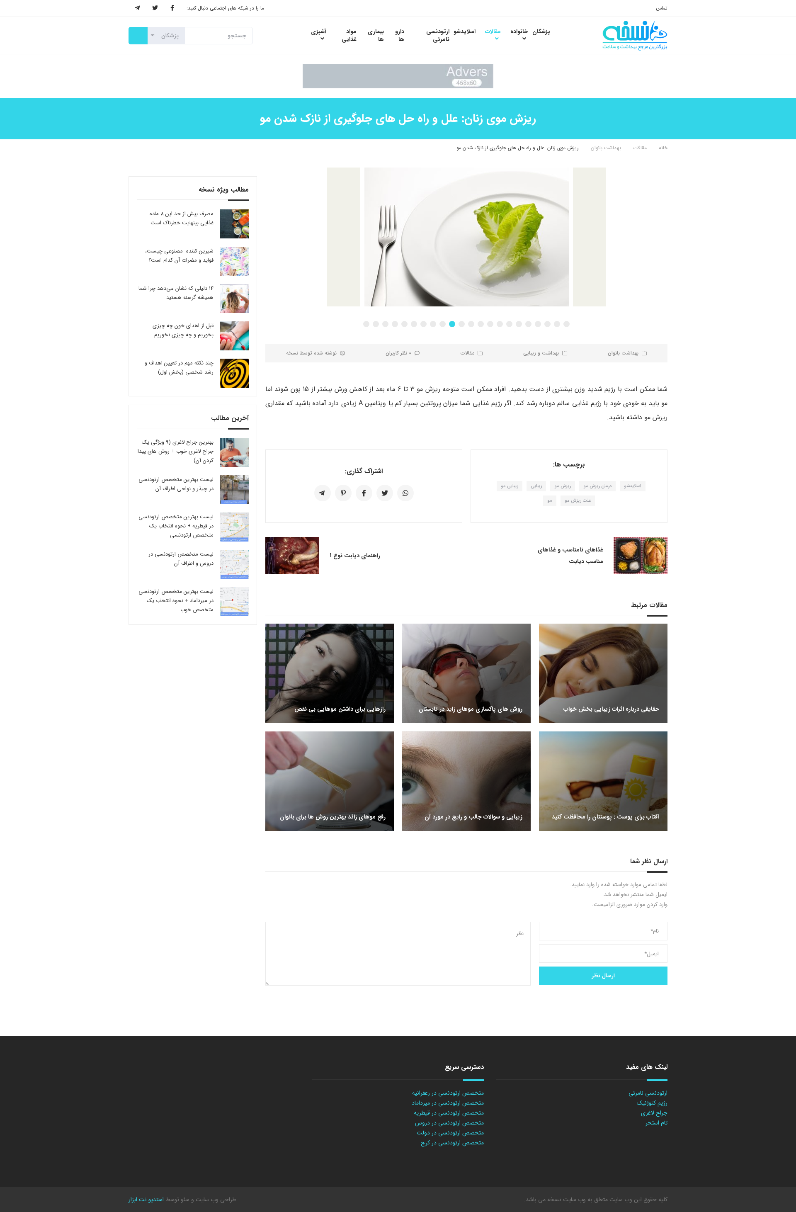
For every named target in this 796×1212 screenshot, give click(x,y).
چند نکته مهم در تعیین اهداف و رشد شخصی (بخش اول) (179, 367)
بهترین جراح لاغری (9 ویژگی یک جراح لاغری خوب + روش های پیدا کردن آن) (176, 451)
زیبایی (536, 486)
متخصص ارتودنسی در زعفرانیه (448, 1093)
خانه (663, 148)
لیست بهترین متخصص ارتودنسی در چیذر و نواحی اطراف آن (176, 484)
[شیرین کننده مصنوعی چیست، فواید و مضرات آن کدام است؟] (234, 261)
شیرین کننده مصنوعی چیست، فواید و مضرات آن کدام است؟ (179, 256)
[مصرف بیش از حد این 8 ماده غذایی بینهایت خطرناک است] (234, 223)
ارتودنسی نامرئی (648, 1093)
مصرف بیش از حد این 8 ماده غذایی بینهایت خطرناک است (182, 218)
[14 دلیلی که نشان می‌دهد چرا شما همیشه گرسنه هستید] (234, 298)
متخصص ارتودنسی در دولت (450, 1132)
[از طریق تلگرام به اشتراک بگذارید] (322, 493)
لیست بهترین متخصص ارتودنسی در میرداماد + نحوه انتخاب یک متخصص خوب (176, 600)
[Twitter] (155, 8)
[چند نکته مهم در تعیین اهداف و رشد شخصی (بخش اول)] (234, 373)
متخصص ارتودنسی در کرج (452, 1142)
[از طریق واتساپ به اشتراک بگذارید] (405, 493)
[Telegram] (137, 8)
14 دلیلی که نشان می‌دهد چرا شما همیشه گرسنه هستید (176, 293)
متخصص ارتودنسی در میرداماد (448, 1103)
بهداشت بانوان (606, 148)
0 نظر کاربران (398, 353)
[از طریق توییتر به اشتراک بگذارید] (384, 493)
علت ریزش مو (578, 500)
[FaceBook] (172, 8)
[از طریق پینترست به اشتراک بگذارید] (343, 493)
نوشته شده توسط (311, 353)
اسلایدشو (632, 486)
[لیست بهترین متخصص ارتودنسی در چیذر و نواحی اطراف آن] (234, 489)
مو (549, 500)
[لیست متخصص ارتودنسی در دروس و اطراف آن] (234, 564)
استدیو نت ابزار (146, 1199)
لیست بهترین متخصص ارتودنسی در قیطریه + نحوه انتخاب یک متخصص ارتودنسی (176, 525)
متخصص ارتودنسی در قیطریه (449, 1112)
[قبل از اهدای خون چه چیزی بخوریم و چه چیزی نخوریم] (234, 335)
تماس (661, 8)
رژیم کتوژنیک (652, 1103)
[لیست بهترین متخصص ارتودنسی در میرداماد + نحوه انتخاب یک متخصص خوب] (234, 601)
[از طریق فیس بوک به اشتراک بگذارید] (364, 493)
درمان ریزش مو (597, 486)
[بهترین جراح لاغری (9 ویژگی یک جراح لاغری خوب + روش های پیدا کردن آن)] (234, 452)
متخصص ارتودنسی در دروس (449, 1122)
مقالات (640, 148)
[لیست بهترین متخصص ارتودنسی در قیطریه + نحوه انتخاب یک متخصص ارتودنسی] (234, 527)
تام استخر (656, 1122)
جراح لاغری (654, 1112)
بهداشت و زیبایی (541, 353)
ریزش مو (562, 486)
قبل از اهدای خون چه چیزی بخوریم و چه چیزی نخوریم (183, 330)
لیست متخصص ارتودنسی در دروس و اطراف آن (181, 559)
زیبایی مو (509, 486)
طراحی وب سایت (215, 1199)
